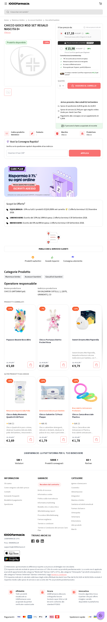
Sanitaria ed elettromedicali (82, 504)
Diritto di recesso (44, 490)
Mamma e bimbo (18, 20)
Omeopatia (75, 512)
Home (6, 20)
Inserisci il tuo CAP (16, 153)
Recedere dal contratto (49, 484)
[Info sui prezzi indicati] (83, 33)
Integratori (75, 496)
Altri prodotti (76, 525)
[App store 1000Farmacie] (14, 553)
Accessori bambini (35, 20)
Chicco (7, 32)
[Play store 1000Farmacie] (14, 559)
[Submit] (8, 12)
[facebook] (32, 541)
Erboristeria (76, 521)
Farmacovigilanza (44, 519)
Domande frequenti (11, 496)
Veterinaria (75, 517)
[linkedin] (42, 541)
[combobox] (53, 12)
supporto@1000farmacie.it (14, 547)
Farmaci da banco (78, 508)
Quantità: (61, 81)
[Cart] (100, 3)
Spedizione (8, 504)
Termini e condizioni (45, 523)
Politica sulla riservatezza (48, 498)
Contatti (7, 492)
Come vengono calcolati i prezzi (16, 487)
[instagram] (37, 541)
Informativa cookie (45, 494)
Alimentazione (76, 492)
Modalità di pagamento (13, 500)
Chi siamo (8, 483)
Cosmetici (75, 487)
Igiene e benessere (79, 483)
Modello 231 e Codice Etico (48, 507)
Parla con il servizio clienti (53, 248)
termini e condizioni (59, 574)
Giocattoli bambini (52, 20)
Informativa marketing (46, 503)
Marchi (73, 529)
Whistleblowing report (46, 511)
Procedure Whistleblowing (48, 515)
